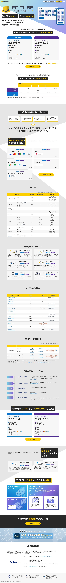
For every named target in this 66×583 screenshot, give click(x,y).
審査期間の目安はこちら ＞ (36, 383)
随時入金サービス (11, 323)
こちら (56, 350)
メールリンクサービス (11, 308)
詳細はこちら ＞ (33, 393)
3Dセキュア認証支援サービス (12, 297)
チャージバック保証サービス (12, 314)
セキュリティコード (11, 305)
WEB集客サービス (11, 318)
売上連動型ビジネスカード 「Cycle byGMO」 (12, 311)
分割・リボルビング (11, 303)
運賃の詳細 (32, 349)
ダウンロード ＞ (33, 379)
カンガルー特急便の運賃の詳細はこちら (43, 362)
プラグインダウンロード (48, 1)
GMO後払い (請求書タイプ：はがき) (11, 330)
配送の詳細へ (41, 348)
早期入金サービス (11, 301)
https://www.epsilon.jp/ (46, 556)
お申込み (58, 1)
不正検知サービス (11, 316)
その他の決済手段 (46, 174)
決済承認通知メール (11, 299)
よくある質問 (11, 505)
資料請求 (11, 508)
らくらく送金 (10, 326)
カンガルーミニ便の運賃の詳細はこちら (28, 362)
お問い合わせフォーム (33, 566)
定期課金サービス (11, 320)
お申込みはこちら (33, 66)
